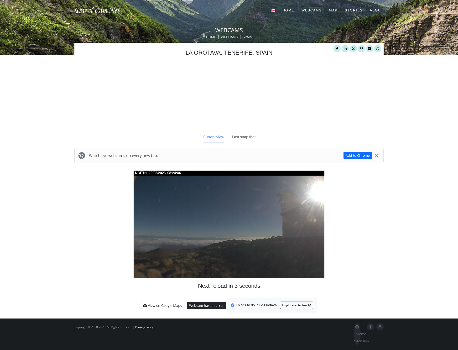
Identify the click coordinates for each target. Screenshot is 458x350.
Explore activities (295, 305)
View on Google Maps (164, 305)
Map (333, 10)
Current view (213, 137)
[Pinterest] (361, 48)
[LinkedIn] (345, 48)
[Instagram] (380, 326)
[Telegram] (369, 48)
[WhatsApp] (377, 48)
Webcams (312, 10)
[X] (353, 48)
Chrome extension (357, 337)
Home (288, 10)
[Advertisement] (229, 96)
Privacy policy (144, 327)
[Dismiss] (377, 155)
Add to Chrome (358, 155)
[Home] (101, 10)
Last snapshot (243, 137)
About (377, 10)
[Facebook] (337, 48)
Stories (354, 10)
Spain (247, 37)
